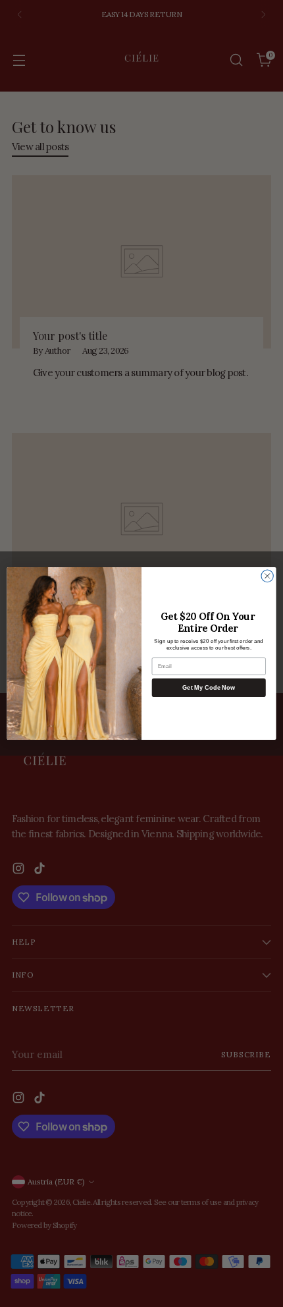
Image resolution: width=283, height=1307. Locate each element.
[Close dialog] (267, 576)
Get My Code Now (208, 687)
